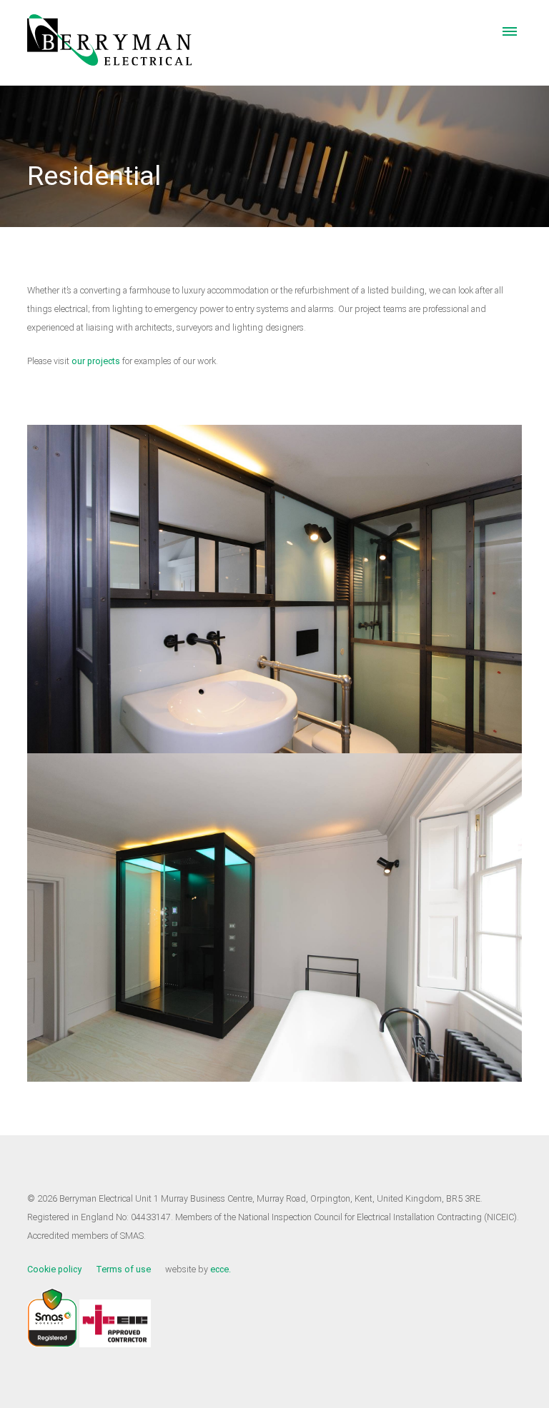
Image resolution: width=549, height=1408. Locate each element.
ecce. (220, 1269)
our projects (96, 361)
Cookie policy (54, 1269)
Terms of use (123, 1269)
